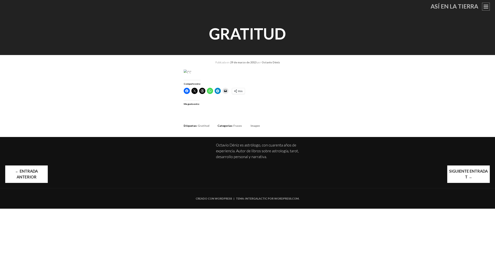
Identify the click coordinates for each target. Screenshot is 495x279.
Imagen (255, 125)
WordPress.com (286, 198)
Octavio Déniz (271, 62)
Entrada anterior (26, 174)
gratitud (203, 125)
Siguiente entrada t (468, 174)
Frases (237, 125)
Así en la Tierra (454, 6)
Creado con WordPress (214, 198)
